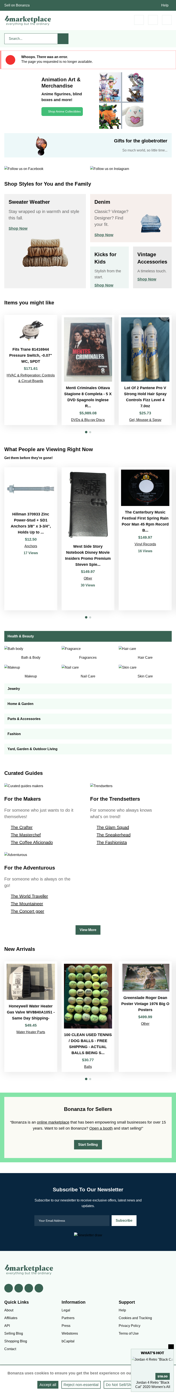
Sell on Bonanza (17, 5)
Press (66, 1326)
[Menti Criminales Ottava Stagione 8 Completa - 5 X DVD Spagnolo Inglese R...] (88, 370)
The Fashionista (112, 842)
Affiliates (10, 1318)
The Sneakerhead (113, 835)
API (7, 1326)
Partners (68, 1318)
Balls (88, 1067)
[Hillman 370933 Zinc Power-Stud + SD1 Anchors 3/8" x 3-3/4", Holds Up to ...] (31, 538)
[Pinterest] (28, 1288)
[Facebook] (8, 1288)
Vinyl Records (145, 544)
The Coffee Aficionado (32, 842)
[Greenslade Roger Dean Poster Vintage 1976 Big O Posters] (145, 1017)
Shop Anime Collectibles (64, 111)
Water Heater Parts (30, 1032)
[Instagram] (39, 1288)
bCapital (68, 1341)
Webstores (70, 1333)
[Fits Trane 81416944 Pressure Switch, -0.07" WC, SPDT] (31, 370)
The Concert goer (27, 911)
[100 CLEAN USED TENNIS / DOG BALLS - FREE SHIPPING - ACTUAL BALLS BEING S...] (88, 1017)
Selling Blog (13, 1333)
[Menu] (167, 20)
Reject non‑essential (81, 1385)
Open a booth (101, 1128)
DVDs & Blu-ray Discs (88, 420)
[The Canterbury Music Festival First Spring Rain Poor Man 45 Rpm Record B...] (145, 538)
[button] (86, 432)
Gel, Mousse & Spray (145, 420)
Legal (66, 1310)
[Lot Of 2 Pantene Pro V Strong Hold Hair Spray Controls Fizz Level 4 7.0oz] (145, 370)
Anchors (30, 546)
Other (88, 578)
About (8, 1310)
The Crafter (22, 827)
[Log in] (153, 20)
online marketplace (53, 1122)
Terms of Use (129, 1333)
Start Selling (88, 1144)
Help (164, 5)
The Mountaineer (27, 903)
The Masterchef (26, 835)
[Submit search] (63, 38)
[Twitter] (18, 1288)
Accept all (47, 1385)
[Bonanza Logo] (28, 20)
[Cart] (139, 20)
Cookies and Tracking (135, 1318)
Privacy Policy (129, 1326)
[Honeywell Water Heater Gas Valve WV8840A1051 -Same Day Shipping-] (31, 1017)
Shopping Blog (15, 1341)
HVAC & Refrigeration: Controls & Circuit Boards (31, 378)
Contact (10, 1349)
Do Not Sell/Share (121, 1385)
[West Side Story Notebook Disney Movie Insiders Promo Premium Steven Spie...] (88, 538)
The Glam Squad (113, 827)
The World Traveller (29, 896)
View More (88, 930)
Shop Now (18, 228)
